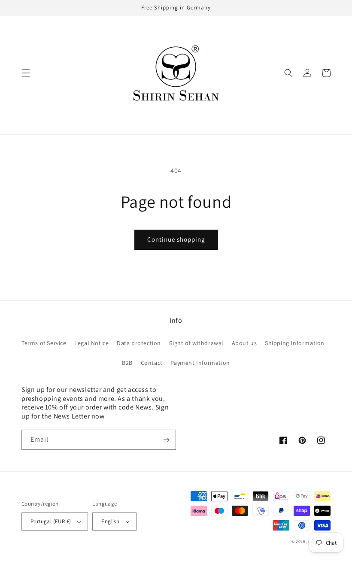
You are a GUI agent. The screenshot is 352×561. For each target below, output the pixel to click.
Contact (152, 363)
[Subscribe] (166, 440)
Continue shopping (176, 239)
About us (244, 343)
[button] (25, 73)
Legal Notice (91, 343)
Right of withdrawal (196, 343)
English (110, 521)
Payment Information (200, 363)
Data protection (139, 343)
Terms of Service (44, 343)
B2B (127, 363)
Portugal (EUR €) (50, 521)
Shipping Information (295, 343)
